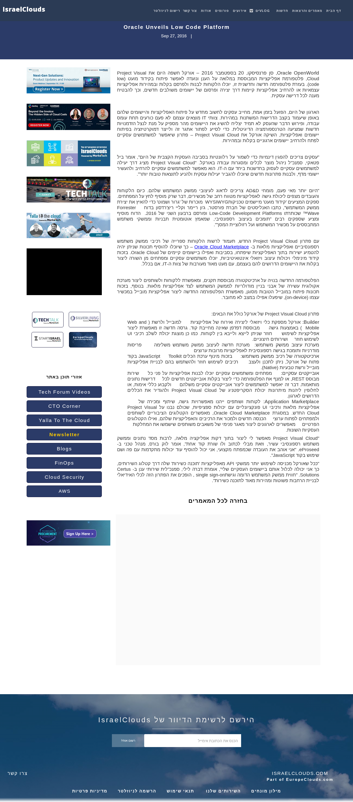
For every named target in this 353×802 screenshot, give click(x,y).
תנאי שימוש (180, 791)
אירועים (240, 10)
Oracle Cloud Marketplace (221, 246)
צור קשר (190, 10)
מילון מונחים (266, 791)
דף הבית (333, 10)
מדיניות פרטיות (90, 791)
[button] (263, 9)
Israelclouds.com (300, 773)
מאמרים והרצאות (307, 10)
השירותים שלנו (222, 791)
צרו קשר (17, 773)
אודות (206, 10)
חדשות (282, 10)
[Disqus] (222, 594)
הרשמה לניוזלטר (137, 791)
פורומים (222, 10)
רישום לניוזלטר (166, 10)
